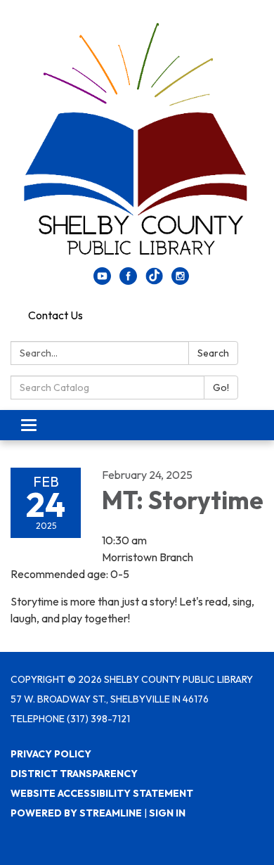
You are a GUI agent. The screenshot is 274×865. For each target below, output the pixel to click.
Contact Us (55, 315)
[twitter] (154, 281)
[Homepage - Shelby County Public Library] (137, 140)
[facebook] (128, 281)
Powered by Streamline (76, 813)
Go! (221, 387)
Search (213, 353)
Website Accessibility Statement (102, 793)
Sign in (167, 813)
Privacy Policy (51, 754)
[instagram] (180, 281)
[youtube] (102, 281)
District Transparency (74, 773)
